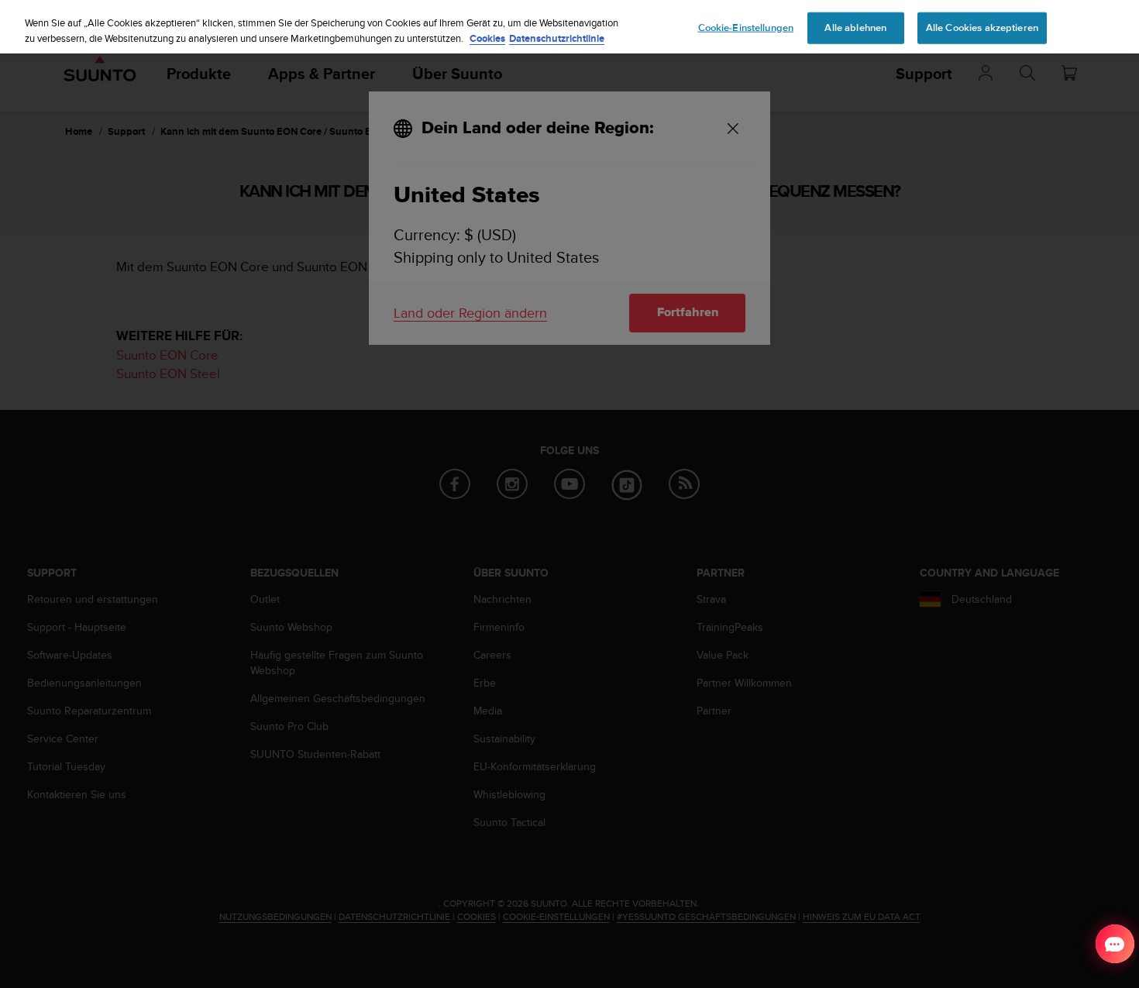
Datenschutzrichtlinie (556, 38)
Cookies (487, 38)
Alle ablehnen (855, 27)
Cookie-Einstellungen (746, 27)
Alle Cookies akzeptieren (982, 27)
